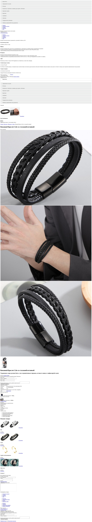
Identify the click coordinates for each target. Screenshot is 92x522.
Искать (11, 74)
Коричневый (8, 390)
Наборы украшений (6, 506)
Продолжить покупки (12, 521)
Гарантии (4, 28)
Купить (1, 121)
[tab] (46, 1)
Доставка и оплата (6, 26)
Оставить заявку (6, 375)
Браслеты (5, 1)
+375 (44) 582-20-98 (4, 32)
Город (1, 478)
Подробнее (22, 116)
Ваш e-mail (2, 379)
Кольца (4, 6)
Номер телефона (3, 378)
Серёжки (4, 15)
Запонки (4, 18)
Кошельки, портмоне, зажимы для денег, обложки (14, 8)
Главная (4, 25)
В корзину (2, 432)
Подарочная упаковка (7, 20)
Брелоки (4, 13)
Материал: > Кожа (11, 124)
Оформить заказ (3, 521)
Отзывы (4, 27)
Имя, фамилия (3, 477)
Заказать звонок (16, 76)
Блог (3, 29)
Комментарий (10, 518)
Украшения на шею (7, 3)
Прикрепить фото (3, 481)
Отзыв (1, 480)
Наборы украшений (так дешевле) (10, 22)
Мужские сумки (6, 11)
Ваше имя (2, 377)
